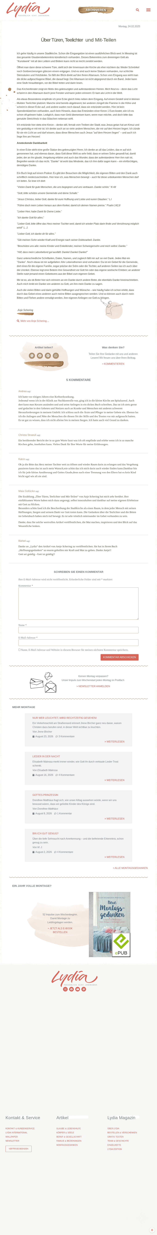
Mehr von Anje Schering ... (35, 321)
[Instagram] (65, 989)
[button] (137, 10)
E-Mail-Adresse (28, 637)
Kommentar (25, 585)
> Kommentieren (113, 364)
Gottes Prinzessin (45, 795)
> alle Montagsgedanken (130, 868)
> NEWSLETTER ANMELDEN (93, 686)
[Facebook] (71, 989)
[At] (83, 989)
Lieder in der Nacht (46, 756)
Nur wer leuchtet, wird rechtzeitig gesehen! (65, 718)
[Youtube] (77, 989)
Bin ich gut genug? (45, 833)
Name (22, 625)
